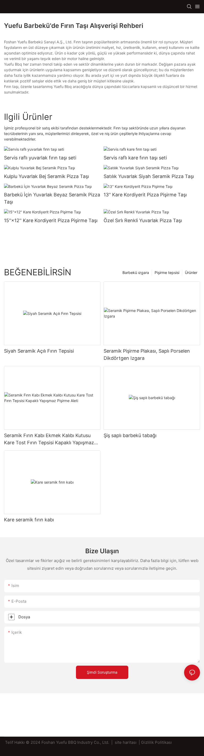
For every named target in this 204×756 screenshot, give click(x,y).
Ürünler (191, 272)
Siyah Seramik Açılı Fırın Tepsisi (39, 351)
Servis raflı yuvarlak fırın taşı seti (40, 158)
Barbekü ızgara (135, 272)
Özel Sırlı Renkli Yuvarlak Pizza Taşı (143, 220)
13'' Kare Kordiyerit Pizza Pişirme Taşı (145, 194)
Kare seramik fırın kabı (29, 519)
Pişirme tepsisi (167, 272)
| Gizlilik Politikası (155, 742)
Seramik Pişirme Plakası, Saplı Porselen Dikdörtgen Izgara (147, 354)
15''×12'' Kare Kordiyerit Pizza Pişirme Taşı (50, 220)
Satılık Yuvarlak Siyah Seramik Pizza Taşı (149, 176)
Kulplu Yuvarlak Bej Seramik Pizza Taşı (46, 176)
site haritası (126, 742)
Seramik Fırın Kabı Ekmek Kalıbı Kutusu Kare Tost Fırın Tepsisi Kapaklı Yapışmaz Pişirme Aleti (49, 439)
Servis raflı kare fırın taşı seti (135, 158)
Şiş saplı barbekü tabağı (130, 435)
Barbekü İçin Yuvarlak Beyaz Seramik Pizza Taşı (52, 198)
